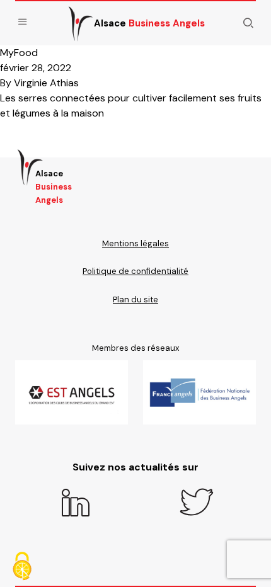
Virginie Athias (46, 82)
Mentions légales (135, 243)
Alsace (149, 23)
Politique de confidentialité (135, 271)
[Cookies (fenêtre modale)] (22, 566)
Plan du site (135, 299)
